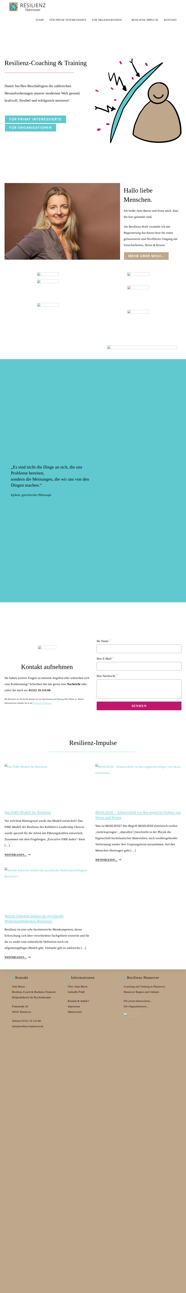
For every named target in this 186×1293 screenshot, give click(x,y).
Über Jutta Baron (78, 986)
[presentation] (48, 785)
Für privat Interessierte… (138, 1001)
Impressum (74, 1006)
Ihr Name (104, 641)
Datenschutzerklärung (42, 703)
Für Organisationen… (136, 1006)
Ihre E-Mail (105, 658)
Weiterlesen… (18, 854)
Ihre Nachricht (107, 676)
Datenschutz (75, 1011)
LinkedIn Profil (76, 991)
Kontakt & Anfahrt (78, 1001)
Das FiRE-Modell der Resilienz (28, 812)
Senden (139, 706)
